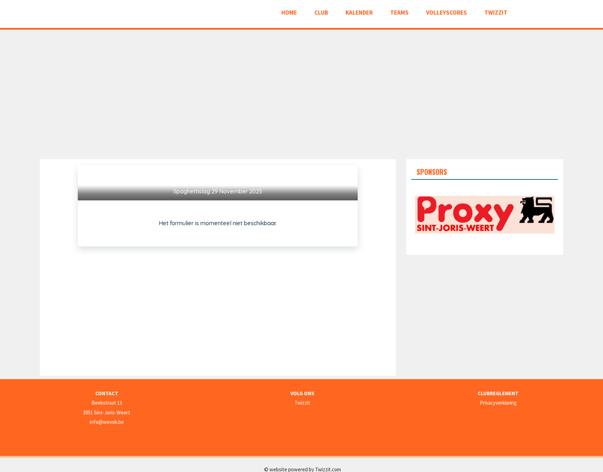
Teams (399, 12)
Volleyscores (446, 12)
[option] (484, 215)
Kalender (359, 12)
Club (321, 12)
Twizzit (495, 12)
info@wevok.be (107, 422)
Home (289, 12)
